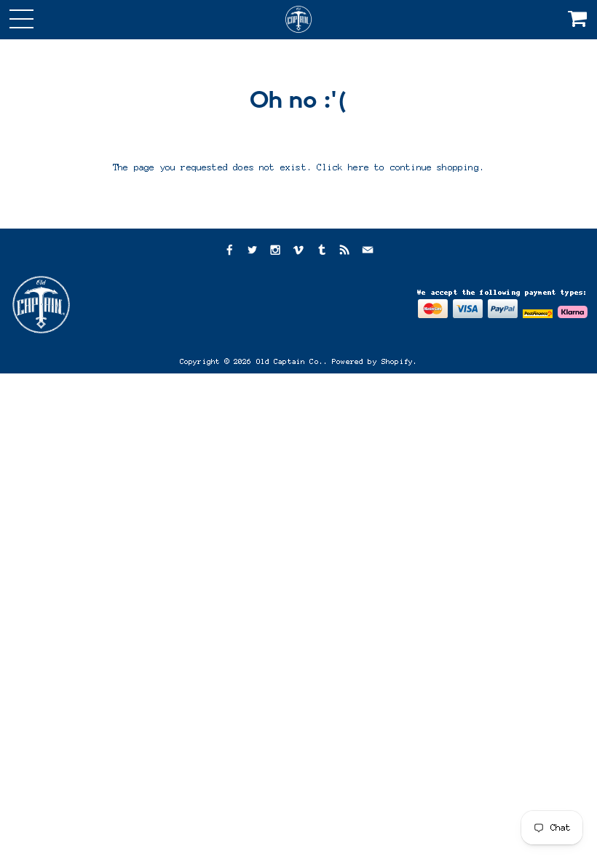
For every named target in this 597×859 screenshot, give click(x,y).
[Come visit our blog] (322, 251)
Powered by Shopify (372, 361)
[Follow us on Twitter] (252, 251)
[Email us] (367, 251)
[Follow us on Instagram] (275, 251)
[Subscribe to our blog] (344, 251)
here (358, 167)
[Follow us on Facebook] (228, 251)
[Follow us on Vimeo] (298, 251)
